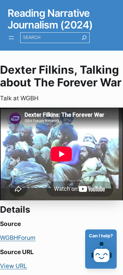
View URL (13, 266)
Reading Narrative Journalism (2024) (50, 19)
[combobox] (49, 37)
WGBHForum (18, 237)
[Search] (84, 37)
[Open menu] (11, 37)
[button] (104, 253)
